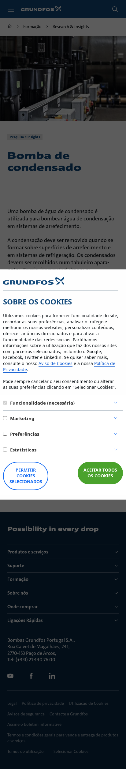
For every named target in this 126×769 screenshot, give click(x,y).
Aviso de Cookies (55, 363)
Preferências (24, 434)
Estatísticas (23, 450)
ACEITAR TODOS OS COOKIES (100, 473)
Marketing (22, 418)
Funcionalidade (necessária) (42, 403)
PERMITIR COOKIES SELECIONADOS (25, 475)
